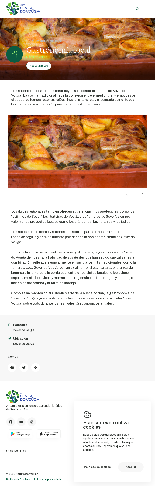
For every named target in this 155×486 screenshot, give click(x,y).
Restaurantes (38, 65)
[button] (141, 194)
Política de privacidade (47, 479)
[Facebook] (12, 367)
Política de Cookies (18, 479)
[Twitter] (23, 367)
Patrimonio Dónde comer (47, 40)
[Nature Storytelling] (23, 14)
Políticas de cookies (97, 467)
